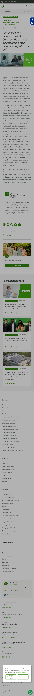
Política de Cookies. (21, 672)
